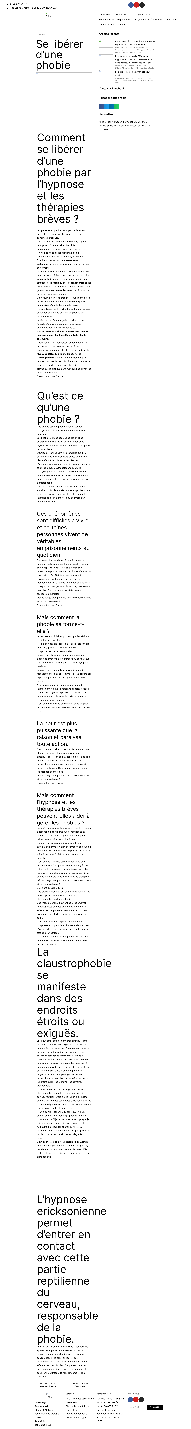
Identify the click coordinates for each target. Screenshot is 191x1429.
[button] (101, 106)
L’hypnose (42, 342)
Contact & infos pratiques (112, 24)
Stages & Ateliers (143, 14)
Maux (42, 34)
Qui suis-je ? (105, 14)
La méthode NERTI (46, 1361)
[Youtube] (136, 5)
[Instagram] (142, 5)
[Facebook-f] (131, 5)
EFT (54, 342)
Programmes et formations (148, 19)
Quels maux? (123, 14)
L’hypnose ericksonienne (72, 1205)
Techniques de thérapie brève (114, 19)
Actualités (171, 19)
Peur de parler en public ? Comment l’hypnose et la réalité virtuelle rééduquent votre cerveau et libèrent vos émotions (134, 59)
